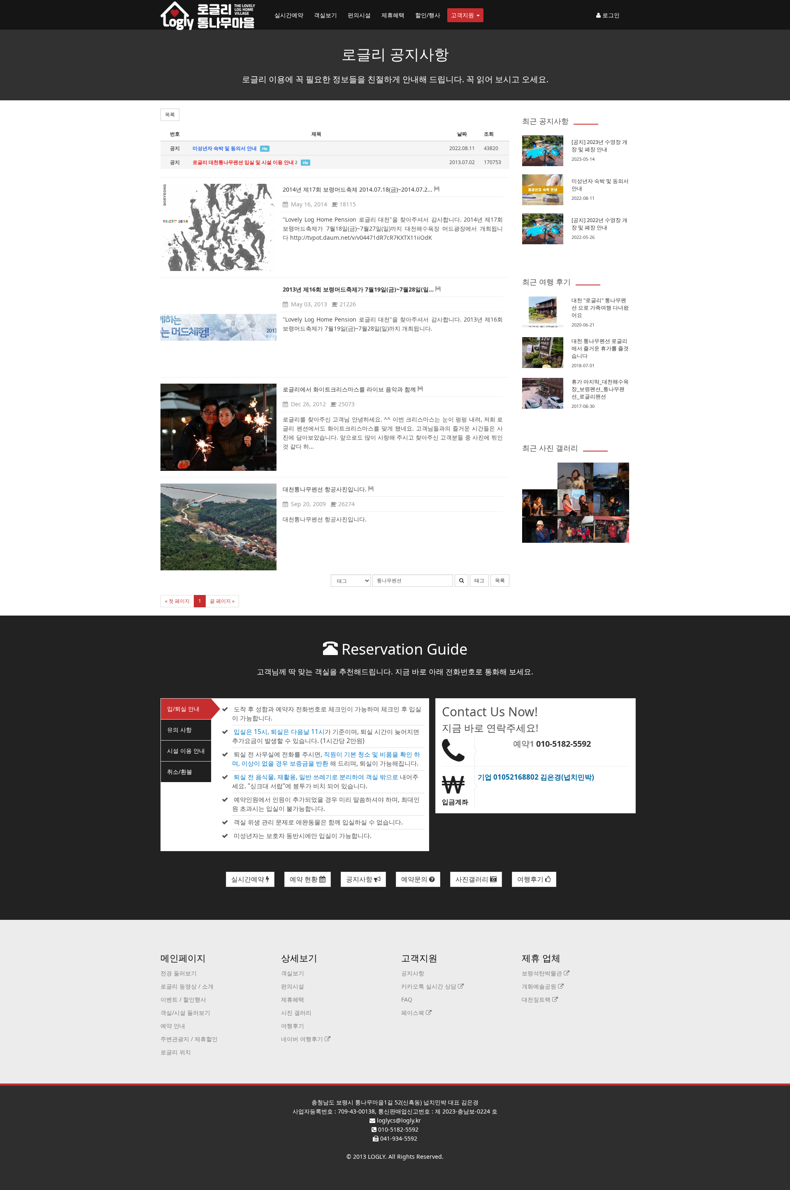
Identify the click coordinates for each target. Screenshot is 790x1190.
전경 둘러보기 (178, 973)
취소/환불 (179, 772)
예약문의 (415, 879)
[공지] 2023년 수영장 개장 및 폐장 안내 (599, 145)
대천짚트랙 (537, 999)
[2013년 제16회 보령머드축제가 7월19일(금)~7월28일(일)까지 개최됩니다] (218, 327)
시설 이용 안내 (186, 751)
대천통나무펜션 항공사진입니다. (325, 489)
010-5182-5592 (563, 743)
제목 (316, 133)
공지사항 (360, 879)
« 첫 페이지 (177, 600)
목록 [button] (170, 114)
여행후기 (531, 879)
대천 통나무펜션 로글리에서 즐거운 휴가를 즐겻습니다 (600, 348)
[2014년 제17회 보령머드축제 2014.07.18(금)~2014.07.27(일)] (218, 227)
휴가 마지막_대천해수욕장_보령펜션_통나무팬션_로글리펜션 (600, 389)
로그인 (610, 15)
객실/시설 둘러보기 (185, 1012)
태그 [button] (479, 580)
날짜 (462, 133)
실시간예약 (288, 15)
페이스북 (413, 1012)
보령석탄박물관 (543, 973)
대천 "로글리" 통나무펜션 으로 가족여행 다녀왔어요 (600, 307)
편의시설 (359, 15)
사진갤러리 (472, 879)
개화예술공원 (540, 986)
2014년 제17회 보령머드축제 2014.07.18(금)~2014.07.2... (357, 189)
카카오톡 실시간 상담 (429, 986)
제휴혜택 (392, 15)
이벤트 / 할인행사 (183, 999)
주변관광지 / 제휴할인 (189, 1039)
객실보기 (325, 15)
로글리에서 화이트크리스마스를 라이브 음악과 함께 (349, 389)
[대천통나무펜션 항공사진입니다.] (218, 527)
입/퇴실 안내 (183, 709)
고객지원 (463, 15)
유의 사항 (179, 730)
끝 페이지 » (222, 600)
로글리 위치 (175, 1052)
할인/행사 (427, 15)
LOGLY (376, 1156)
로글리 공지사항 (395, 54)
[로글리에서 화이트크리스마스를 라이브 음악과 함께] (218, 427)
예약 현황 (304, 879)
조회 (489, 133)
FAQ (406, 999)
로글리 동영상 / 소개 (187, 986)
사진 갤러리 (296, 1012)
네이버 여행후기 (303, 1039)
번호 (175, 133)
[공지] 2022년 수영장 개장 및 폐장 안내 (599, 223)
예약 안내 (172, 1026)
